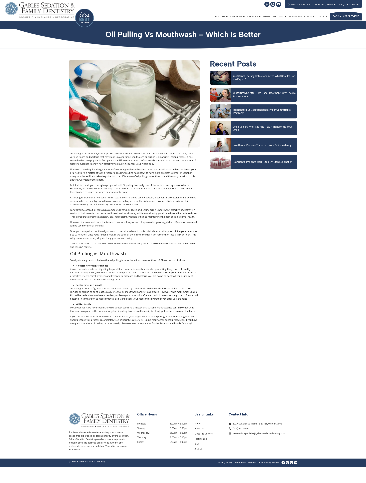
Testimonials (297, 16)
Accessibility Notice (268, 462)
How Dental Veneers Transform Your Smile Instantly (261, 145)
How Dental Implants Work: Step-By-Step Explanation (262, 161)
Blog (310, 16)
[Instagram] (272, 4)
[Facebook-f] (266, 4)
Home (197, 423)
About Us (199, 428)
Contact (321, 16)
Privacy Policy (225, 462)
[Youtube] (278, 4)
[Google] (291, 462)
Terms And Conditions (245, 462)
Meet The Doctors (203, 433)
